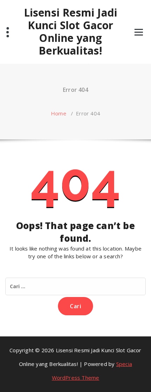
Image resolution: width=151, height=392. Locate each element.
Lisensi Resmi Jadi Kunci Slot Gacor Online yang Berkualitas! (71, 31)
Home (58, 113)
